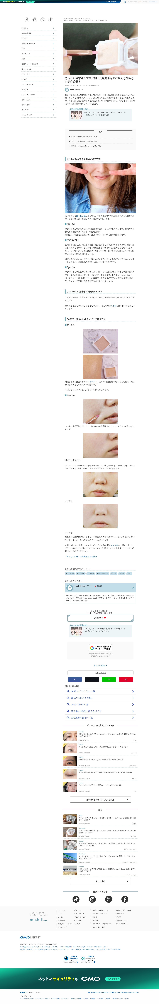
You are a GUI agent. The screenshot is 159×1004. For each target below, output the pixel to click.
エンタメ (25, 89)
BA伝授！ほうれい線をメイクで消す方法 (86, 146)
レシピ (24, 79)
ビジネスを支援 (55, 998)
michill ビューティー (76, 89)
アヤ (135, 791)
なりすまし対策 (100, 949)
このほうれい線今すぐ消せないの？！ (85, 141)
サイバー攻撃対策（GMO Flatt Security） (82, 949)
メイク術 (114, 545)
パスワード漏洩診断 (65, 947)
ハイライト (92, 382)
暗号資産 (108, 998)
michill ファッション (130, 849)
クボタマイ (133, 765)
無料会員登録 (27, 33)
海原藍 (134, 824)
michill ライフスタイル (129, 862)
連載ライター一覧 (28, 43)
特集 (23, 59)
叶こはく (133, 836)
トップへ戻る (99, 665)
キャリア (25, 110)
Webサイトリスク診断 (79, 947)
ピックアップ (27, 115)
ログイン (25, 38)
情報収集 (92, 998)
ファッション (27, 69)
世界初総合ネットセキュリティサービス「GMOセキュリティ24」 (39, 947)
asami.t (134, 753)
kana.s (134, 778)
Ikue (135, 740)
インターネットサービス (26, 998)
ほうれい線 (81, 216)
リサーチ (85, 998)
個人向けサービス (117, 998)
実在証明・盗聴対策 (26, 949)
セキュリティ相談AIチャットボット (97, 946)
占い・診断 (26, 105)
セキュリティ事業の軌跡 (114, 949)
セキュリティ (64, 998)
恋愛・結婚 (26, 100)
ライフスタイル (27, 84)
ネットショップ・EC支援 (42, 998)
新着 (23, 48)
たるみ (122, 573)
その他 (126, 998)
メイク (113, 305)
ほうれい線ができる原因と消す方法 (84, 136)
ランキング (26, 54)
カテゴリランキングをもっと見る (100, 800)
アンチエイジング (103, 573)
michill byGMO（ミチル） (72, 18)
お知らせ (25, 28)
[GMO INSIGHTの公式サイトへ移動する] (30, 937)
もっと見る (100, 881)
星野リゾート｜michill (30, 64)
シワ (129, 573)
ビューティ (26, 74)
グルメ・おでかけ (28, 94)
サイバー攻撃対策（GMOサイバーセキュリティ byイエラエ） (51, 949)
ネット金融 (100, 998)
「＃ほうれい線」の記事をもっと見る (81, 556)
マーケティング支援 (76, 998)
